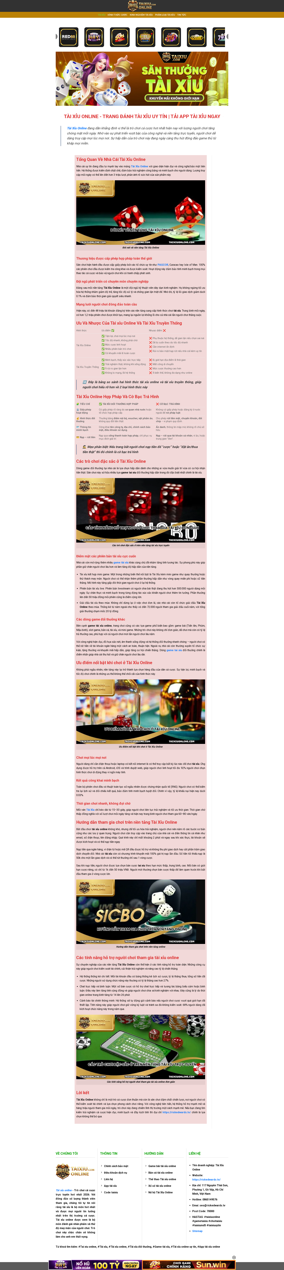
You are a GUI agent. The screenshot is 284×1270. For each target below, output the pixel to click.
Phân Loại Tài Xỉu (165, 14)
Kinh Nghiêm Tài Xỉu (141, 14)
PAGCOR (163, 264)
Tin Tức (181, 14)
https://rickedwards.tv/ (206, 1179)
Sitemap (197, 1231)
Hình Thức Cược (118, 14)
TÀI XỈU (101, 14)
